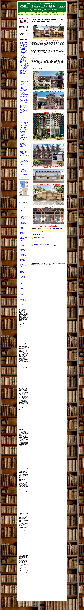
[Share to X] (45, 229)
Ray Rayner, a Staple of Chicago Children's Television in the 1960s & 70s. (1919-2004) (24, 175)
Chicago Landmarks (23, 223)
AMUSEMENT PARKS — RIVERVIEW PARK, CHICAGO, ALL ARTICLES (24, 54)
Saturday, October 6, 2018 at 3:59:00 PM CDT (44, 237)
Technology (22, 296)
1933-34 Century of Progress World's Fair (23, 207)
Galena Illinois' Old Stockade (23, 240)
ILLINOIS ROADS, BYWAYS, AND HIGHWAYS (23, 84)
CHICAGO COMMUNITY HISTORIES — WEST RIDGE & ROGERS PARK (24, 64)
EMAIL (63, 14)
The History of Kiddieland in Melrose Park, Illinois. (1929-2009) (24, 152)
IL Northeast (22, 246)
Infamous (21, 261)
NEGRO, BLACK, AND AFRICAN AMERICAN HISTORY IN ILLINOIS (23, 116)
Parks (21, 282)
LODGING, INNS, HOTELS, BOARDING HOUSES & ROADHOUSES (23, 103)
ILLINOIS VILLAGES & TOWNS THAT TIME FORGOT (23, 90)
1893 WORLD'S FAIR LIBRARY (35, 14)
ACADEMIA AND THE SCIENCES (23, 45)
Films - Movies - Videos (24, 234)
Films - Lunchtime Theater (24, 233)
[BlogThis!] (44, 229)
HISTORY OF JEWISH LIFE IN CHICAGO (23, 80)
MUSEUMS (22, 113)
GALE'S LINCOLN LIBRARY (43, 12)
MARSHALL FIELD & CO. (23, 14)
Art (20, 215)
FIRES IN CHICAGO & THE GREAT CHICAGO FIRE (24, 71)
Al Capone (21, 210)
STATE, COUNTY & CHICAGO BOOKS (57, 12)
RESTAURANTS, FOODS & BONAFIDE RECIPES (51, 14)
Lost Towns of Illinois (23, 267)
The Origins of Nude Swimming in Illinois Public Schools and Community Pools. (24, 161)
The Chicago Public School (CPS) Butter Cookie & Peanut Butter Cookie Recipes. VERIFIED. (24, 156)
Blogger (59, 598)
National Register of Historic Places (23, 277)
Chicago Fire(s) (22, 222)
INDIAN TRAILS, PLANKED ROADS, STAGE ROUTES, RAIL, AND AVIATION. (24, 94)
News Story (22, 279)
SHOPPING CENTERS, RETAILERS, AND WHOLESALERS (24, 123)
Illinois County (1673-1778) (24, 255)
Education (21, 228)
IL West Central (22, 250)
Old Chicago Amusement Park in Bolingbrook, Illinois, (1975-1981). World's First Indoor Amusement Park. (24, 170)
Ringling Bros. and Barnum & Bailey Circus (24, 292)
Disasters (21, 227)
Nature (21, 278)
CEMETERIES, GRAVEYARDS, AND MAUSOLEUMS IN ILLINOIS (23, 61)
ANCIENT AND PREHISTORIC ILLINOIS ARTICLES (24, 57)
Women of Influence (23, 300)
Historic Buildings (49, 231)
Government (22, 241)
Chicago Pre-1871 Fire (23, 224)
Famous (21, 232)
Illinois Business (22, 251)
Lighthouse (21, 264)
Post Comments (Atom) (39, 267)
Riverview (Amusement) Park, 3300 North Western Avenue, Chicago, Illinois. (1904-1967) (24, 165)
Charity (21, 219)
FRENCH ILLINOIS (23, 73)
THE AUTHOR (27, 12)
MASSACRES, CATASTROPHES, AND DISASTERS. (24, 110)
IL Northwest (22, 248)
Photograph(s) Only (23, 283)
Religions (21, 289)
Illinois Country (22, 254)
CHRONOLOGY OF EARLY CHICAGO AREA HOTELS (24, 68)
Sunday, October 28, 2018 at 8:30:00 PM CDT (44, 244)
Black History (22, 218)
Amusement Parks (23, 211)
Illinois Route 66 (22, 256)
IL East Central (22, 245)
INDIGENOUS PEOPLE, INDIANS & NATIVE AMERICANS (24, 97)
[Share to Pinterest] (47, 229)
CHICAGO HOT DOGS (24, 66)
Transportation (22, 299)
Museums (21, 273)
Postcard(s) (22, 287)
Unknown (35, 237)
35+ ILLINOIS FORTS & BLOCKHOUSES (24, 82)
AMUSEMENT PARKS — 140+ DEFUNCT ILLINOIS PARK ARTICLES (24, 50)
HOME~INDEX (21, 12)
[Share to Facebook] (46, 229)
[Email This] (43, 229)
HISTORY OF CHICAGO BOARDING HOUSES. (24, 77)
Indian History (22, 259)
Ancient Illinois (22, 212)
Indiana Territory (22, 260)
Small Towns (22, 294)
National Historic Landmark (24, 275)
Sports (21, 295)
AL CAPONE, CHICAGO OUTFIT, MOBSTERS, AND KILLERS (24, 47)
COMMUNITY (34, 12)
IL (20, 244)
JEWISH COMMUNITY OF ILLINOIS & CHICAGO (24, 100)
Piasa (21, 284)
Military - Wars (22, 272)
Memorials (21, 271)
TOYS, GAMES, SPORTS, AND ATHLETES (22, 134)
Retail (21, 290)
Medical (21, 270)
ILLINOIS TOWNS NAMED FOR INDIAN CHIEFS (23, 87)
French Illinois (22, 238)
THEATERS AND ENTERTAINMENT (23, 132)
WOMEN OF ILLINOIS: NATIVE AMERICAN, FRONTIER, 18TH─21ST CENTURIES (24, 138)
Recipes (21, 288)
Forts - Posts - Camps (23, 237)
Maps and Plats (22, 268)
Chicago (45, 231)
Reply (35, 241)
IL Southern (22, 249)
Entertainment (22, 229)
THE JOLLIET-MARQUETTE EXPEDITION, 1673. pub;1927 (23, 145)
